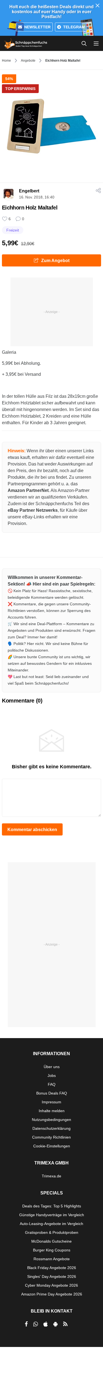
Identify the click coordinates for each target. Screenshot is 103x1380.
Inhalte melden (52, 1111)
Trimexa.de (51, 1176)
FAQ (51, 1084)
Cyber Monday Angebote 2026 (51, 1285)
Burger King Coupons (51, 1250)
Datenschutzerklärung (51, 1128)
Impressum (51, 1102)
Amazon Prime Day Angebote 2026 (51, 1294)
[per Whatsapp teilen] (35, 1324)
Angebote (28, 60)
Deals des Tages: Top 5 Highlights (51, 1206)
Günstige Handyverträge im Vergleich (51, 1215)
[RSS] (65, 1324)
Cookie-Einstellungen (51, 1146)
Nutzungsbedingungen (51, 1119)
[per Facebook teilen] (26, 1324)
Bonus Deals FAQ (51, 1093)
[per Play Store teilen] (55, 1324)
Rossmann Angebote (52, 1259)
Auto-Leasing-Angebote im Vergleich (51, 1223)
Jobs (52, 1075)
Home (6, 60)
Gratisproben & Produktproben (51, 1232)
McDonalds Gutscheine (51, 1241)
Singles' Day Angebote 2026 (51, 1276)
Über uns (52, 1067)
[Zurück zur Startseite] (26, 43)
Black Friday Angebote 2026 (51, 1267)
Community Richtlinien (51, 1137)
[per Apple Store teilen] (45, 1324)
